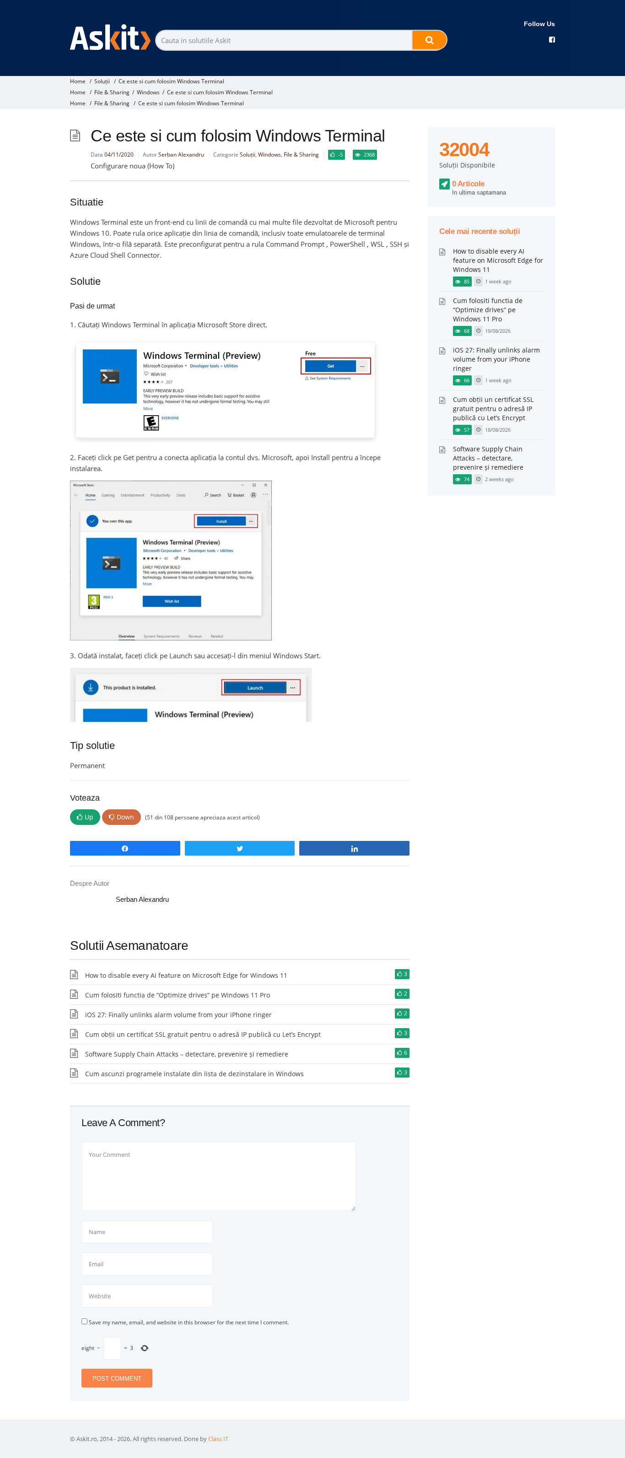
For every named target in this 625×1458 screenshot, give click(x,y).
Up (89, 817)
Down (125, 817)
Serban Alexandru (181, 154)
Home (78, 81)
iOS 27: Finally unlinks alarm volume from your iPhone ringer (178, 1014)
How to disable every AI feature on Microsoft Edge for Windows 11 (186, 975)
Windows (148, 92)
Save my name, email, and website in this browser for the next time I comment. (189, 1322)
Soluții (102, 81)
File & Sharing (111, 92)
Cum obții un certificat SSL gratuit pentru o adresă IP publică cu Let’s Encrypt (203, 1034)
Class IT (218, 1439)
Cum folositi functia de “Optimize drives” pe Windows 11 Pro (177, 995)
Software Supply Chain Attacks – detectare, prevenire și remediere (186, 1054)
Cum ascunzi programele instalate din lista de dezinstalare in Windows (194, 1073)
